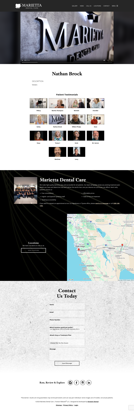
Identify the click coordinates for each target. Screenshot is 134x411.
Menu (114, 6)
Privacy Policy (68, 405)
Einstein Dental (93, 402)
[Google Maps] (70, 382)
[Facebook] (76, 382)
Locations (97, 6)
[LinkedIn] (88, 382)
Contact (106, 6)
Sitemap (59, 405)
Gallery (74, 6)
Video (82, 6)
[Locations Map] (100, 247)
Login (76, 405)
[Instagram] (82, 382)
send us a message (101, 203)
